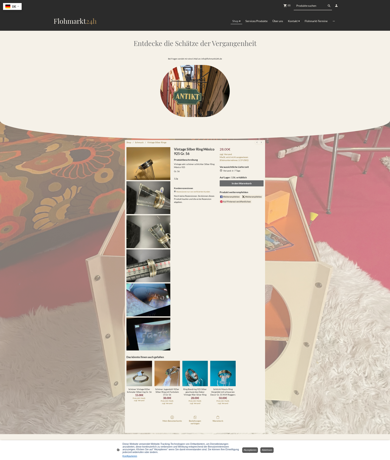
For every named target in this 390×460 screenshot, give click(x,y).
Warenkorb (218, 421)
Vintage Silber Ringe (156, 142)
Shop (128, 142)
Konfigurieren (129, 456)
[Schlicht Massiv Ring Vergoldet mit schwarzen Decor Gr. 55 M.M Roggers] (223, 373)
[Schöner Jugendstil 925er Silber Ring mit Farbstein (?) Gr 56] (167, 373)
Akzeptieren (250, 450)
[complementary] (12, 6)
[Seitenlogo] (75, 28)
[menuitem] (257, 142)
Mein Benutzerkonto (172, 421)
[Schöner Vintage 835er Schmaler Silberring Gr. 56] (139, 373)
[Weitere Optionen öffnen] (334, 21)
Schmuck (139, 142)
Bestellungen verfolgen (195, 422)
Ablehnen (267, 450)
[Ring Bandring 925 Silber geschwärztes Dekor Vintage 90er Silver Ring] (195, 373)
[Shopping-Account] (336, 5)
